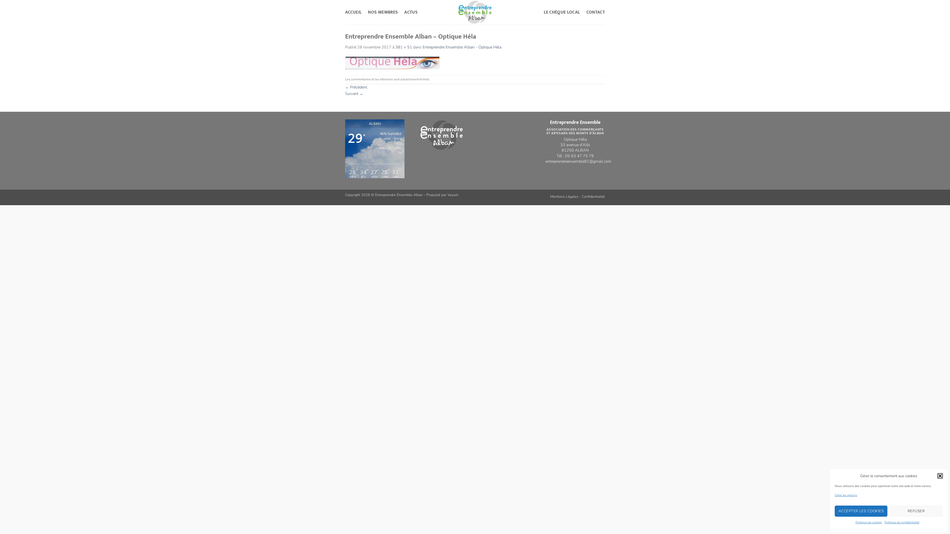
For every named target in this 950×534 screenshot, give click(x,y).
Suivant (354, 93)
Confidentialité (593, 196)
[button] (940, 475)
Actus (411, 12)
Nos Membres (383, 12)
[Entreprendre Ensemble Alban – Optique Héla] (392, 62)
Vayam (453, 194)
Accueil (353, 12)
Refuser (916, 511)
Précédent (356, 87)
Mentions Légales (564, 196)
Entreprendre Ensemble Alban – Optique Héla (462, 47)
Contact (595, 12)
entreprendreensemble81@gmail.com (578, 161)
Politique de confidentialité (901, 522)
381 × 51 (403, 47)
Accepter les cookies (861, 511)
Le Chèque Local (562, 12)
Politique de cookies (868, 522)
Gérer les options (846, 495)
